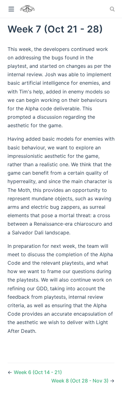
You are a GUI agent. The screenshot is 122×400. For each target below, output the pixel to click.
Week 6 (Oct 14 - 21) (38, 372)
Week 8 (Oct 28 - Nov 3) (80, 381)
